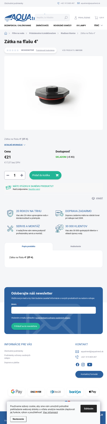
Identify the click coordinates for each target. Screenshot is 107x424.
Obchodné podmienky (13, 3)
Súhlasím (88, 408)
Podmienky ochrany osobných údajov (17, 356)
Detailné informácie (13, 145)
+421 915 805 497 (89, 357)
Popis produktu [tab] (28, 246)
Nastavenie (18, 419)
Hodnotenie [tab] (75, 246)
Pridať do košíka (41, 175)
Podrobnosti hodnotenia (45, 50)
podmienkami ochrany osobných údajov (53, 318)
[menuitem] (18, 25)
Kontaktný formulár (89, 374)
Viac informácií (50, 412)
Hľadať (66, 17)
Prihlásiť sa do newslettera (25, 326)
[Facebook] (77, 364)
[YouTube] (90, 364)
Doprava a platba (11, 362)
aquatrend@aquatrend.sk (92, 351)
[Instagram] (83, 364)
